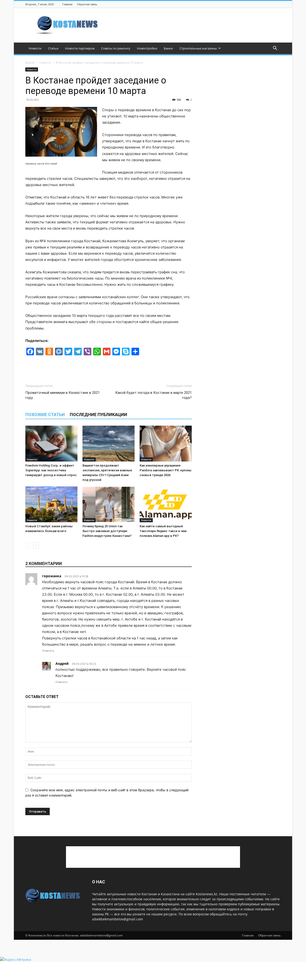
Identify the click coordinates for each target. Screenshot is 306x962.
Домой (30, 62)
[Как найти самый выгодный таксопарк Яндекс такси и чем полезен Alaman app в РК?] (166, 504)
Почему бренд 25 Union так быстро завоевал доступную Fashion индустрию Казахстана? (106, 531)
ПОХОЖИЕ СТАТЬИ (45, 414)
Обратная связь (87, 4)
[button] (275, 48)
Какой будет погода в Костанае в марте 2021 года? (153, 395)
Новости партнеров (79, 48)
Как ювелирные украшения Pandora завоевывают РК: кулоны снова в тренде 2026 (165, 470)
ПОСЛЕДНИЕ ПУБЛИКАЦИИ (98, 414)
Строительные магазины (198, 48)
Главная (67, 4)
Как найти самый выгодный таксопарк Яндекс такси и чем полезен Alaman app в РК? (163, 531)
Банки (168, 48)
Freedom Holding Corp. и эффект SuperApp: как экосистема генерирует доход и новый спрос (51, 470)
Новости (35, 48)
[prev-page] (28, 545)
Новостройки (147, 48)
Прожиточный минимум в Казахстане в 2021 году (62, 395)
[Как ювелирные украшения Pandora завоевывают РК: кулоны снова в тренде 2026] (166, 444)
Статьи (53, 48)
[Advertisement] (194, 25)
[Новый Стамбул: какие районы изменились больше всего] (51, 504)
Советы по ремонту (115, 48)
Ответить (48, 650)
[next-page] (36, 545)
